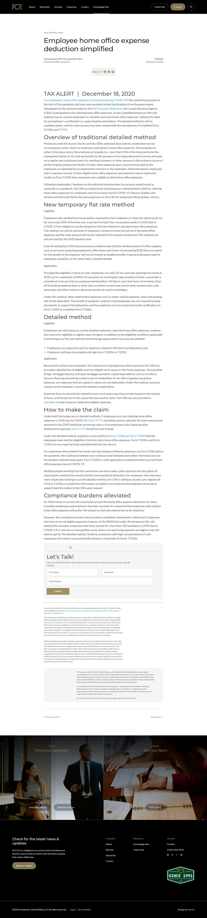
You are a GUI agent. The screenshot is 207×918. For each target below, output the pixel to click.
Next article (156, 717)
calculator (50, 402)
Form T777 (78, 428)
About (32, 6)
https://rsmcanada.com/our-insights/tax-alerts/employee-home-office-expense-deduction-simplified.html (82, 612)
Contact (178, 6)
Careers (85, 6)
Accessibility (84, 909)
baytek (191, 909)
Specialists (45, 6)
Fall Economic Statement (107, 108)
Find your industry (38, 807)
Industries (72, 6)
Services (58, 6)
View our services (65, 807)
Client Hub (159, 6)
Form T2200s (117, 435)
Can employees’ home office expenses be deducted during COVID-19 (85, 100)
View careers (155, 807)
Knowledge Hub (101, 6)
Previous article (53, 717)
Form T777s (95, 420)
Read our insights (24, 865)
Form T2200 (137, 435)
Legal (72, 909)
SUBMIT (58, 591)
